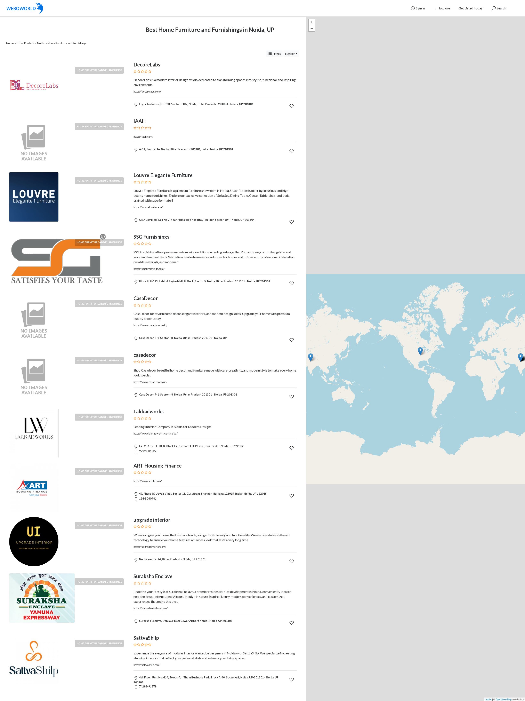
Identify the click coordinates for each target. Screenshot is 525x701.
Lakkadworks (149, 411)
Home (10, 43)
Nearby (290, 53)
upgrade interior (152, 520)
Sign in (420, 8)
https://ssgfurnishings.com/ (149, 268)
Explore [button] (444, 8)
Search (501, 8)
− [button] (311, 28)
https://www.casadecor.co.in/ (150, 325)
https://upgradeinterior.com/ (150, 546)
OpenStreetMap (503, 699)
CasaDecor (146, 298)
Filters (276, 53)
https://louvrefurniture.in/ (148, 207)
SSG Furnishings (151, 237)
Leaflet (488, 699)
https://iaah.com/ (143, 136)
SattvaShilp (146, 638)
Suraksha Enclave (153, 576)
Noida (41, 43)
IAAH (140, 121)
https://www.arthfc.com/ (148, 481)
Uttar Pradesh (25, 43)
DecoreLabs (147, 64)
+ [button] (311, 22)
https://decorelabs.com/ (147, 91)
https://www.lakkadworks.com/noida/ (156, 433)
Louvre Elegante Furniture (163, 175)
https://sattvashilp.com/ (147, 665)
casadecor (145, 355)
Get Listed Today (471, 8)
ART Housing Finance (158, 466)
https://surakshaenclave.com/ (151, 608)
